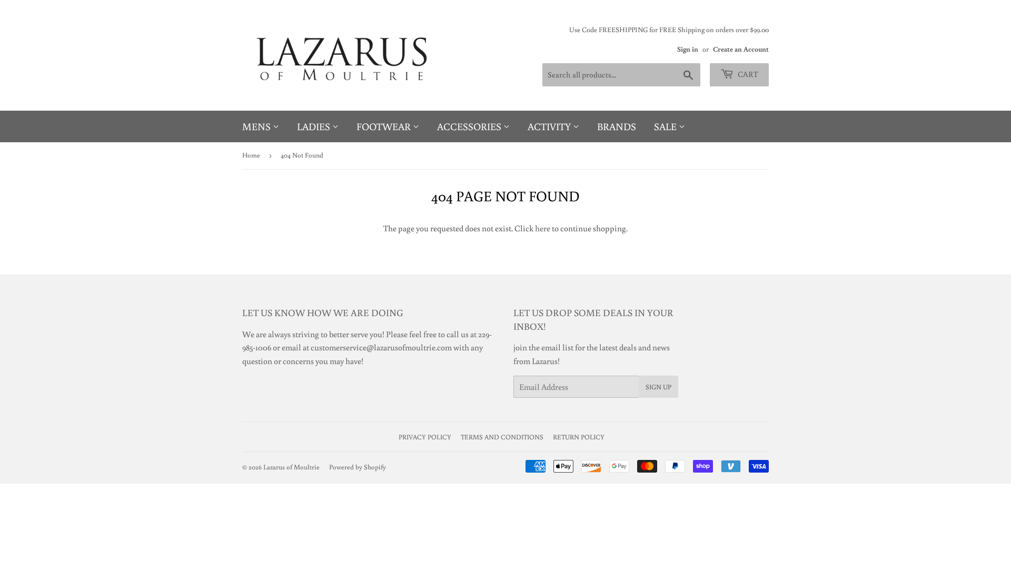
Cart (747, 74)
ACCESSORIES (470, 126)
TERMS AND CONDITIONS (502, 437)
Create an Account (741, 49)
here (542, 228)
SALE (666, 126)
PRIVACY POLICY (425, 437)
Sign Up (658, 386)
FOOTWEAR (384, 126)
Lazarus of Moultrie (291, 467)
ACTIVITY (550, 126)
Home (251, 155)
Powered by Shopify (357, 467)
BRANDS (616, 126)
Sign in (687, 49)
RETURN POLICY (578, 437)
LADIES (314, 126)
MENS (257, 126)
